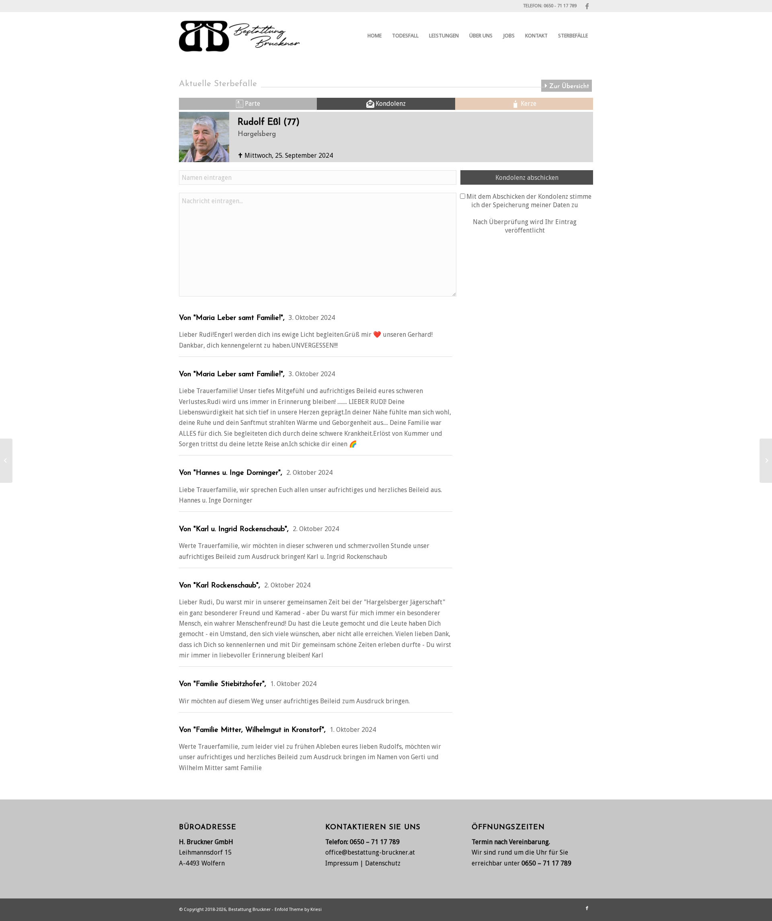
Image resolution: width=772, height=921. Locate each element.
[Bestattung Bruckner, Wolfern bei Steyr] (239, 35)
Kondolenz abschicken (526, 177)
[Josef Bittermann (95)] (766, 461)
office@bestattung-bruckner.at (370, 852)
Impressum (341, 863)
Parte (252, 103)
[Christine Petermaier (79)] (6, 461)
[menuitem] (374, 35)
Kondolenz (391, 103)
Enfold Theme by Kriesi (298, 909)
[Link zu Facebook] (587, 6)
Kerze (528, 103)
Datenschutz (382, 863)
